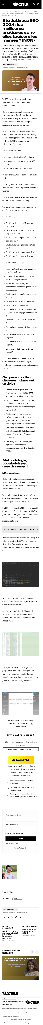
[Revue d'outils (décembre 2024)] (30, 933)
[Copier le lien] (20, 917)
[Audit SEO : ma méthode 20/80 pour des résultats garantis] (11, 933)
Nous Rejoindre (21, 848)
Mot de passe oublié (12, 843)
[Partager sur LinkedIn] (4, 917)
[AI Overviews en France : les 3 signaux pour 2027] (20, 968)
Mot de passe (12, 824)
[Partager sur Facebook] (16, 917)
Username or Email (13, 815)
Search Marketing (16, 12)
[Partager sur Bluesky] (8, 917)
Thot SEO (18, 899)
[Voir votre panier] (38, 4)
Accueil (4, 12)
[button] (3, 4)
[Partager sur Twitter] (12, 917)
